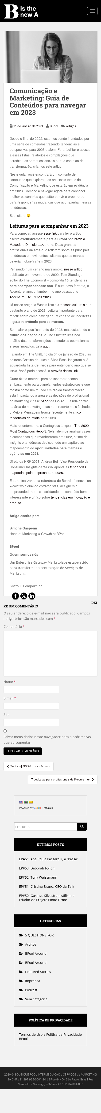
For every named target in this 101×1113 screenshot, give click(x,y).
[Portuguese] (26, 802)
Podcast (31, 990)
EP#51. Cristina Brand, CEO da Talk (46, 886)
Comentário (14, 626)
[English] (21, 802)
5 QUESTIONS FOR (39, 935)
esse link (50, 233)
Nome (10, 681)
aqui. (46, 346)
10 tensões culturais (70, 304)
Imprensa (32, 981)
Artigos (71, 126)
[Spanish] (30, 802)
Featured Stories (38, 971)
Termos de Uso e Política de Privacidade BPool (50, 1036)
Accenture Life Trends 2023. (31, 297)
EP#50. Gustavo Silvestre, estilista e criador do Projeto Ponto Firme (46, 897)
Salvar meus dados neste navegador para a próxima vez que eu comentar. (48, 740)
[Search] (82, 827)
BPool (54, 126)
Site (6, 714)
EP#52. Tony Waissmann (38, 877)
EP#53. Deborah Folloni (37, 868)
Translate (47, 807)
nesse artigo (73, 269)
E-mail (10, 698)
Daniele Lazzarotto (39, 244)
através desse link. (65, 370)
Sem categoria (36, 999)
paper (45, 401)
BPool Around (36, 953)
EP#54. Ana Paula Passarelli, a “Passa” (48, 859)
